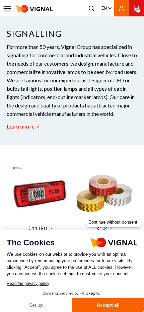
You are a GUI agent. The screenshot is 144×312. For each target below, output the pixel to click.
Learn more (21, 127)
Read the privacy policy (28, 283)
